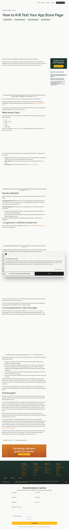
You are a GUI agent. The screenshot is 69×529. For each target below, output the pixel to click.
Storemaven (28, 310)
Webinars (47, 470)
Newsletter (47, 472)
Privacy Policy (21, 482)
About (23, 467)
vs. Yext (35, 472)
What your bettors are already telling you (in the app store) (57, 79)
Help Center (59, 465)
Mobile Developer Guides (60, 468)
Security (23, 475)
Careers (23, 470)
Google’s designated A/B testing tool (35, 225)
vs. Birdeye (35, 470)
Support (58, 470)
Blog (46, 465)
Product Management (33, 19)
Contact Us (58, 475)
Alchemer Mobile (7, 19)
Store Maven (19, 128)
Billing (57, 472)
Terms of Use (36, 526)
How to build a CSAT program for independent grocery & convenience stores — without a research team (57, 83)
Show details (58, 269)
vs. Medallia (36, 469)
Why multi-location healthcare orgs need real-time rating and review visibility (58, 75)
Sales (57, 473)
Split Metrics (35, 310)
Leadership (24, 472)
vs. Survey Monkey (37, 467)
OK (49, 273)
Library (46, 467)
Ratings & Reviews (46, 19)
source (34, 96)
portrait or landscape (32, 164)
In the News (24, 469)
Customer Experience (20, 19)
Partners (24, 474)
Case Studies (48, 469)
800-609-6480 (25, 465)
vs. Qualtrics (36, 465)
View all (35, 474)
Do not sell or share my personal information (19, 273)
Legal (66, 481)
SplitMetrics (30, 354)
